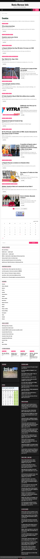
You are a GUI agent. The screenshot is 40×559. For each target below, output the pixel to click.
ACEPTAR (20, 558)
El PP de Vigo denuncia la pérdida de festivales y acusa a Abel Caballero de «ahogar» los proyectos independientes (29, 503)
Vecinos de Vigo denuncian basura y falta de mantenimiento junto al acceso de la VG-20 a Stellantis (28, 461)
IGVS (2, 342)
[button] (2, 10)
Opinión (11, 34)
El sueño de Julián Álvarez (25, 377)
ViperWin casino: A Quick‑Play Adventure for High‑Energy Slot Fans (12, 262)
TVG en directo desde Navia (8, 26)
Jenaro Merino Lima (5, 269)
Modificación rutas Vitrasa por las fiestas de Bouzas (11, 110)
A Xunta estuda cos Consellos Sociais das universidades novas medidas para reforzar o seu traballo (29, 441)
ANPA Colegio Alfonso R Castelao (7, 325)
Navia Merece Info (20, 4)
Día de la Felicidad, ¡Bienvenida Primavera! (11, 200)
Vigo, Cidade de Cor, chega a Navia (10, 59)
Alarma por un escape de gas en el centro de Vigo (29, 552)
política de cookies (22, 557)
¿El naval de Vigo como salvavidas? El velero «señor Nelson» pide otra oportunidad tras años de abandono (29, 475)
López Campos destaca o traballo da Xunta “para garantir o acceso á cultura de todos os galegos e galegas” (29, 436)
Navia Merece (7, 34)
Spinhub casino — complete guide (7, 251)
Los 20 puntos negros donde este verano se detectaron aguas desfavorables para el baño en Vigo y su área (29, 466)
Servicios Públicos (15, 77)
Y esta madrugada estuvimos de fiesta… (11, 84)
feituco (4, 354)
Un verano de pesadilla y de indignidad (27, 370)
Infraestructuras (8, 76)
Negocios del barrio (5, 302)
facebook (6, 45)
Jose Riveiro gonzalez (5, 271)
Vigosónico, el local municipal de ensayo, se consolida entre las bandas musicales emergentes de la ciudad (29, 494)
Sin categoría (4, 312)
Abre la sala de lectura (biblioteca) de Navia (14, 275)
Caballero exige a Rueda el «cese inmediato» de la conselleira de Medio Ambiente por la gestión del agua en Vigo (29, 499)
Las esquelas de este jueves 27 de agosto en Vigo (29, 366)
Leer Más (5, 31)
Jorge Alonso (4, 275)
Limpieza (6, 56)
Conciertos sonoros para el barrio (10, 37)
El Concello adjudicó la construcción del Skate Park (17, 277)
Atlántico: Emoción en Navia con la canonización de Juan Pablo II (17, 186)
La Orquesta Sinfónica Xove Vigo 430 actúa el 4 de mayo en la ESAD (18, 48)
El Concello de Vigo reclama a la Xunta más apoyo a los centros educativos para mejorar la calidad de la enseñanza (29, 489)
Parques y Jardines (15, 56)
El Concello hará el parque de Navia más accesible (11, 73)
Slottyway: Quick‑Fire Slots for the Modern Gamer (10, 258)
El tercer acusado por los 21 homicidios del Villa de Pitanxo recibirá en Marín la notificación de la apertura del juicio (29, 543)
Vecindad (10, 81)
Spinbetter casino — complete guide (8, 254)
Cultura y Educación (6, 205)
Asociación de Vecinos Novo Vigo (7, 336)
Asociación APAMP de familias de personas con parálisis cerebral (12, 329)
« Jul (2, 238)
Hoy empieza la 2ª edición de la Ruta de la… (11, 176)
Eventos (3, 23)
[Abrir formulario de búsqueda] (31, 10)
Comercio (4, 179)
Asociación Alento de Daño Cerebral (7, 327)
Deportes (3, 93)
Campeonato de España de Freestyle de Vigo (12, 121)
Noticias (6, 23)
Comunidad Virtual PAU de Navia (7, 338)
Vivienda (3, 319)
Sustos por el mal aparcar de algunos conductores (12, 273)
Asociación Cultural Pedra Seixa (7, 332)
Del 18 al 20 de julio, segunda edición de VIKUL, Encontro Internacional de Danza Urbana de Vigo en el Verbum (19, 132)
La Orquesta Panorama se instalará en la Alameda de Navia (15, 163)
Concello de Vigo (4, 340)
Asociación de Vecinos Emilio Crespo (7, 334)
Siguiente (25, 208)
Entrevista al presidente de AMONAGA (16, 271)
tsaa (3, 27)
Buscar (37, 9)
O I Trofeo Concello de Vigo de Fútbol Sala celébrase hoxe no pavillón (18, 96)
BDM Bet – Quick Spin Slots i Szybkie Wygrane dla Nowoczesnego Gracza (13, 256)
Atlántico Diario (24, 364)
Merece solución (4, 298)
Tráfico (17, 114)
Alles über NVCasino (5, 249)
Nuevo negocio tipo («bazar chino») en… (15, 269)
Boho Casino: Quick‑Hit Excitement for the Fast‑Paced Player (11, 260)
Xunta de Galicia (4, 344)
